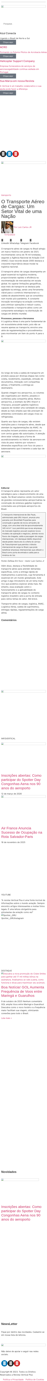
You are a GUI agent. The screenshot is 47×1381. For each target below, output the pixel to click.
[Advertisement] (23, 124)
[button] (23, 2)
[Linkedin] (9, 154)
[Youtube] (16, 154)
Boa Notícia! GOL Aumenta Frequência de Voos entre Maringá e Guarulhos (22, 991)
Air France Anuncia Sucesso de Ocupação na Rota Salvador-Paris (21, 832)
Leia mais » (6, 1018)
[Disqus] (23, 655)
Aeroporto (6, 195)
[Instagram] (3, 154)
